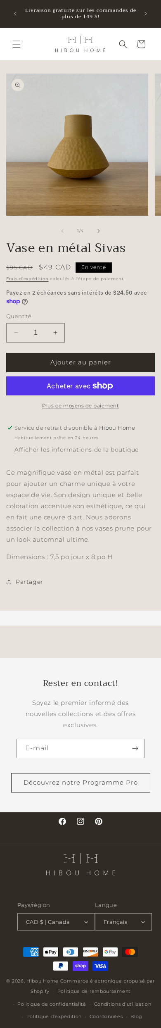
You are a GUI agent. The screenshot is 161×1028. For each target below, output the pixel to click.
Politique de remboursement (93, 991)
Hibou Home (42, 981)
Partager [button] (29, 581)
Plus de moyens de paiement (80, 405)
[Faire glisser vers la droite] (99, 231)
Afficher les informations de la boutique (76, 449)
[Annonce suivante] (146, 14)
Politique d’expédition (54, 1016)
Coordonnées (106, 1016)
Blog (136, 1016)
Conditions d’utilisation (123, 1004)
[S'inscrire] (135, 748)
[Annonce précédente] (15, 14)
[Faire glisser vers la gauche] (62, 231)
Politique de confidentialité (51, 1004)
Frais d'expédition (27, 278)
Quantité (18, 316)
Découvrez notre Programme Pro (81, 782)
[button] (16, 44)
